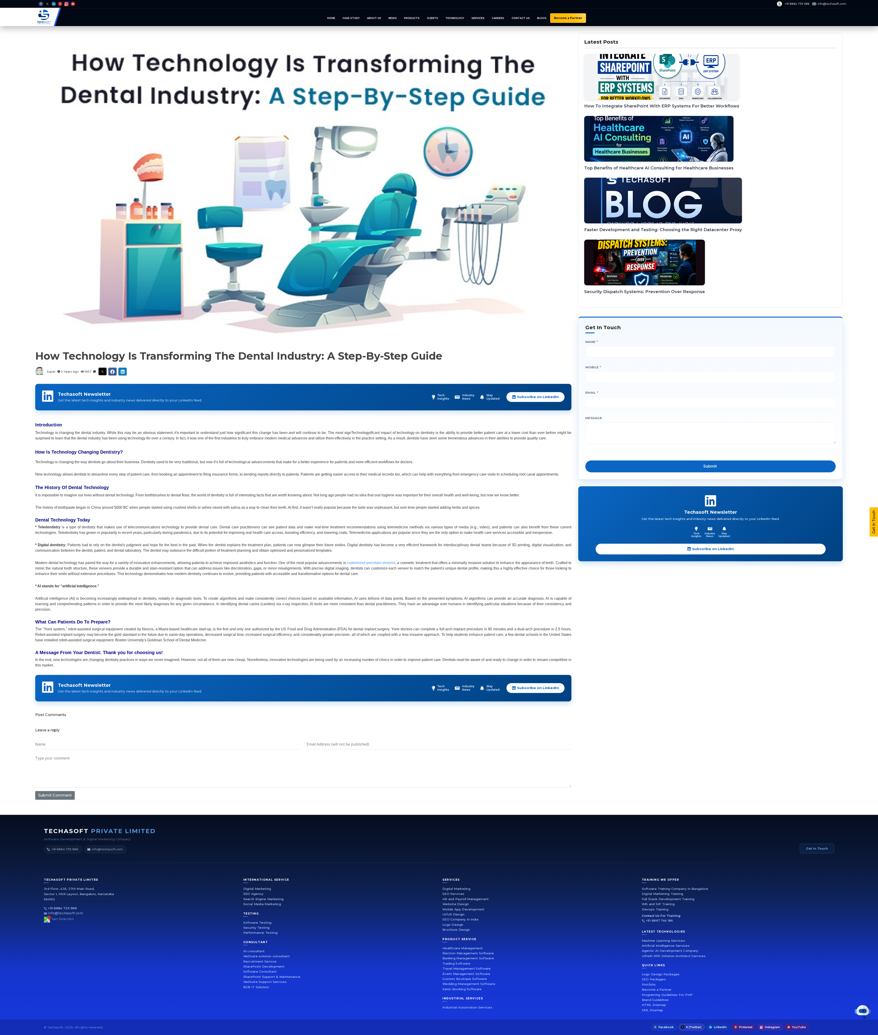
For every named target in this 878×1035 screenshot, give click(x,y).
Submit (493, 570)
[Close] (561, 450)
